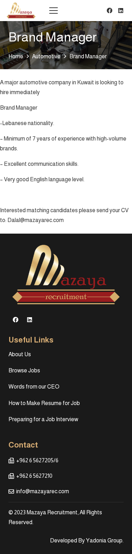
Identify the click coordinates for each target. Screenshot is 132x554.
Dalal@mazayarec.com (35, 220)
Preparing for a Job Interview (43, 419)
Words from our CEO (33, 387)
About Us (19, 354)
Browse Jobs (24, 370)
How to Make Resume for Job (44, 403)
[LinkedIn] (120, 10)
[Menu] (53, 10)
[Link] (21, 10)
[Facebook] (109, 10)
